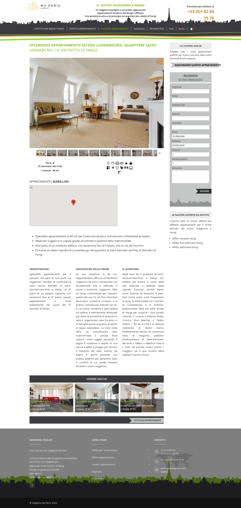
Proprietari (157, 28)
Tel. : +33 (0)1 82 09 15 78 (172, 459)
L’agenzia (139, 28)
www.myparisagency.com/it (173, 468)
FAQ (171, 28)
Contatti (164, 471)
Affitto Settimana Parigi (185, 247)
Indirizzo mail (178, 104)
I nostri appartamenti (115, 28)
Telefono (176, 113)
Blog (182, 28)
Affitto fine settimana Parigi (187, 242)
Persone (176, 150)
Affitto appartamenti (82, 28)
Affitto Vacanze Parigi (184, 238)
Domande (177, 168)
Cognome (176, 87)
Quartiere (176, 122)
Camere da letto (179, 159)
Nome (175, 96)
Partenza (176, 141)
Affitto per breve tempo (49, 28)
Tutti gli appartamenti (147, 420)
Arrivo (175, 131)
